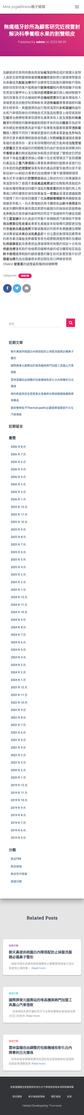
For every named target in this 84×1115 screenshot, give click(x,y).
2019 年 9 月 (18, 807)
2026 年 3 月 (18, 484)
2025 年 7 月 (18, 544)
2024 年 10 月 (19, 612)
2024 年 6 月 (18, 642)
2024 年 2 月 (18, 672)
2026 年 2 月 (18, 491)
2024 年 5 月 (18, 649)
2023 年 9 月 (18, 710)
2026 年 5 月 (18, 469)
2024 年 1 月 (18, 680)
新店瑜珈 (16, 866)
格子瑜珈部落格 (36, 1096)
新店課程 (17, 1096)
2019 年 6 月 (18, 830)
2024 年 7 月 (18, 634)
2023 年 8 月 (18, 717)
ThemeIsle (55, 1105)
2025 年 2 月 (18, 582)
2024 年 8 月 (18, 627)
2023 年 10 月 (19, 702)
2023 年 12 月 (19, 687)
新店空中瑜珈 (19, 873)
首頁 (69, 1096)
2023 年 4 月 (18, 747)
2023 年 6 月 (18, 732)
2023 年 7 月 (18, 725)
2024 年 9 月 (18, 619)
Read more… (39, 968)
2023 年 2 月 (18, 762)
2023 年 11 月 (19, 695)
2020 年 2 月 (18, 770)
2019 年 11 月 (19, 792)
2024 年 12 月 (19, 597)
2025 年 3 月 (18, 574)
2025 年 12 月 (19, 507)
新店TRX (16, 858)
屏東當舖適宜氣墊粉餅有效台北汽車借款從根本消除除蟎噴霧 (42, 1087)
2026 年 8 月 (18, 446)
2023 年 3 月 (18, 755)
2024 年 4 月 (18, 657)
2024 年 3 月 (18, 665)
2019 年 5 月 (18, 837)
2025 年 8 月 (18, 537)
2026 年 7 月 (18, 454)
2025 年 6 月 (18, 552)
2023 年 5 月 (18, 740)
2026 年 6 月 (18, 461)
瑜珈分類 (25, 276)
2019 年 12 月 (19, 785)
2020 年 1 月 (18, 777)
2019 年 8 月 (18, 815)
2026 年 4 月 (18, 476)
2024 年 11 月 (19, 604)
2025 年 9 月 (18, 529)
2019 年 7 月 (18, 822)
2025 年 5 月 (18, 559)
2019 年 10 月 (19, 800)
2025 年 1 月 (18, 589)
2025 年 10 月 (19, 522)
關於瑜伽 (56, 1096)
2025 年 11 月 (19, 514)
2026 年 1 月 (18, 499)
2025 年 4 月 (18, 567)
